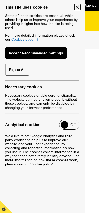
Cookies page (22, 39)
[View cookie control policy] (6, 206)
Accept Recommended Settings (36, 53)
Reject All (17, 70)
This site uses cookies (26, 7)
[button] (69, 125)
